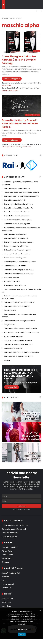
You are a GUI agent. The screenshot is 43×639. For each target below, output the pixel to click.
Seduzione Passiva (11, 277)
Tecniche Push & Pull (12, 281)
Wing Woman (9, 324)
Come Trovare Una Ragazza (15, 258)
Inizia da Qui (12, 387)
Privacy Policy (7, 551)
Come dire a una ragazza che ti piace (19, 356)
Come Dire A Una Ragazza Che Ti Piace (19, 270)
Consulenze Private (9, 536)
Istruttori (5, 577)
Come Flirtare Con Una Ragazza (16, 216)
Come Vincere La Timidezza (15, 266)
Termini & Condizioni (10, 547)
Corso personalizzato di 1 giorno (15, 525)
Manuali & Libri (7, 598)
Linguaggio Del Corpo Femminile (16, 254)
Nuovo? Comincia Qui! (11, 573)
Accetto (21, 634)
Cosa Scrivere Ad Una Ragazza (16, 246)
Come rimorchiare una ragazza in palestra (20, 328)
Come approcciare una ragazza (17, 306)
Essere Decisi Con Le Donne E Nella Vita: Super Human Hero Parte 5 (20, 124)
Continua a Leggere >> (12, 79)
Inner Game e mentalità (13, 348)
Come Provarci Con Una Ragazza (17, 224)
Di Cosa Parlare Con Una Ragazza (17, 250)
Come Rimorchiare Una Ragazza (17, 188)
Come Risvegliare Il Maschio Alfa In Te (18, 208)
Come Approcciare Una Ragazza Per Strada (21, 196)
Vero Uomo (6, 85)
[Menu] (39, 12)
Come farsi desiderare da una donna (18, 344)
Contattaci (6, 588)
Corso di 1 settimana (10, 533)
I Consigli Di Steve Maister (11, 147)
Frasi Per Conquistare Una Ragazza (17, 220)
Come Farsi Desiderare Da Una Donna (19, 273)
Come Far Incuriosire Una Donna (16, 212)
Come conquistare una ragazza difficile (19, 321)
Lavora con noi (8, 584)
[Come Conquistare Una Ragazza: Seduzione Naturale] (14, 12)
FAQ (3, 580)
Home (5, 18)
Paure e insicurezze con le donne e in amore (21, 332)
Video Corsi (6, 606)
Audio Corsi (6, 602)
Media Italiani (7, 558)
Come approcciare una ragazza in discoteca (21, 352)
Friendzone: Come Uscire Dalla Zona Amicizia (21, 192)
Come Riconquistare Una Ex (14, 200)
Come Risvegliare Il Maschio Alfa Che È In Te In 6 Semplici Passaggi (19, 60)
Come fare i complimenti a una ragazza (19, 302)
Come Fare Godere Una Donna (16, 238)
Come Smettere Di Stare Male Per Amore (20, 262)
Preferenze (22, 629)
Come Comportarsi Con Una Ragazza (19, 242)
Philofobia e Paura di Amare (15, 285)
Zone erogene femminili (13, 336)
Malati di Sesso (10, 310)
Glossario (5, 562)
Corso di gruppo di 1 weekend (14, 529)
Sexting (7, 360)
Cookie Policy (7, 555)
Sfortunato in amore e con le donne (18, 340)
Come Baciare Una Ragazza (15, 234)
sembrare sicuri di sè (10, 90)
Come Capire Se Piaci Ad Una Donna (18, 204)
